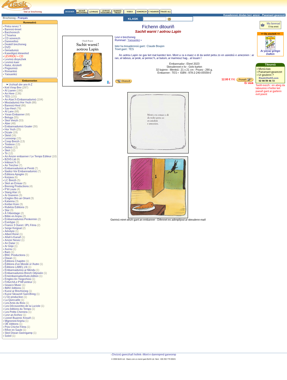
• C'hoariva (9, 35)
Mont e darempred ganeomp (159, 354)
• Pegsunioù (10, 68)
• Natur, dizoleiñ (12, 65)
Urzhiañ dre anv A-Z (20, 84)
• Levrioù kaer (11, 62)
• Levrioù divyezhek (14, 59)
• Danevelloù (10, 41)
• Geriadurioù (11, 50)
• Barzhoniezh (11, 32)
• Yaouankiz (10, 74)
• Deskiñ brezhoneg (14, 44)
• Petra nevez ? (12, 26)
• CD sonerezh (11, 38)
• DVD (6, 47)
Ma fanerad (273, 23)
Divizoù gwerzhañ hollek (126, 354)
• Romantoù (10, 71)
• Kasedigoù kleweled (16, 53)
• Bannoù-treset (12, 29)
